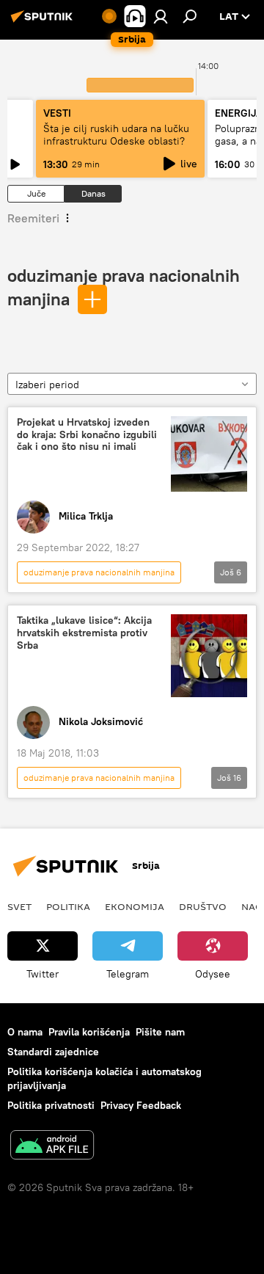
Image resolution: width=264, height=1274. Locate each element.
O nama (25, 1031)
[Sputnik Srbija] (44, 22)
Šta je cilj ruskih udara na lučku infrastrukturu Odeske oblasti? (116, 135)
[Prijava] (160, 16)
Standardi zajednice (53, 1051)
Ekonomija (134, 906)
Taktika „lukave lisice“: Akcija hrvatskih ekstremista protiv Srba (84, 633)
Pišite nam (160, 1031)
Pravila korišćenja (89, 1031)
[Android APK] (52, 1146)
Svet (19, 906)
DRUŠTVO (203, 906)
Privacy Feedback (140, 1105)
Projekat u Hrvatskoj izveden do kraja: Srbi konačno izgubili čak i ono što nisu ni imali (87, 435)
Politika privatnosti (51, 1105)
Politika (68, 906)
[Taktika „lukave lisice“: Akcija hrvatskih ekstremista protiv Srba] (209, 655)
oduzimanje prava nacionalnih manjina (99, 572)
